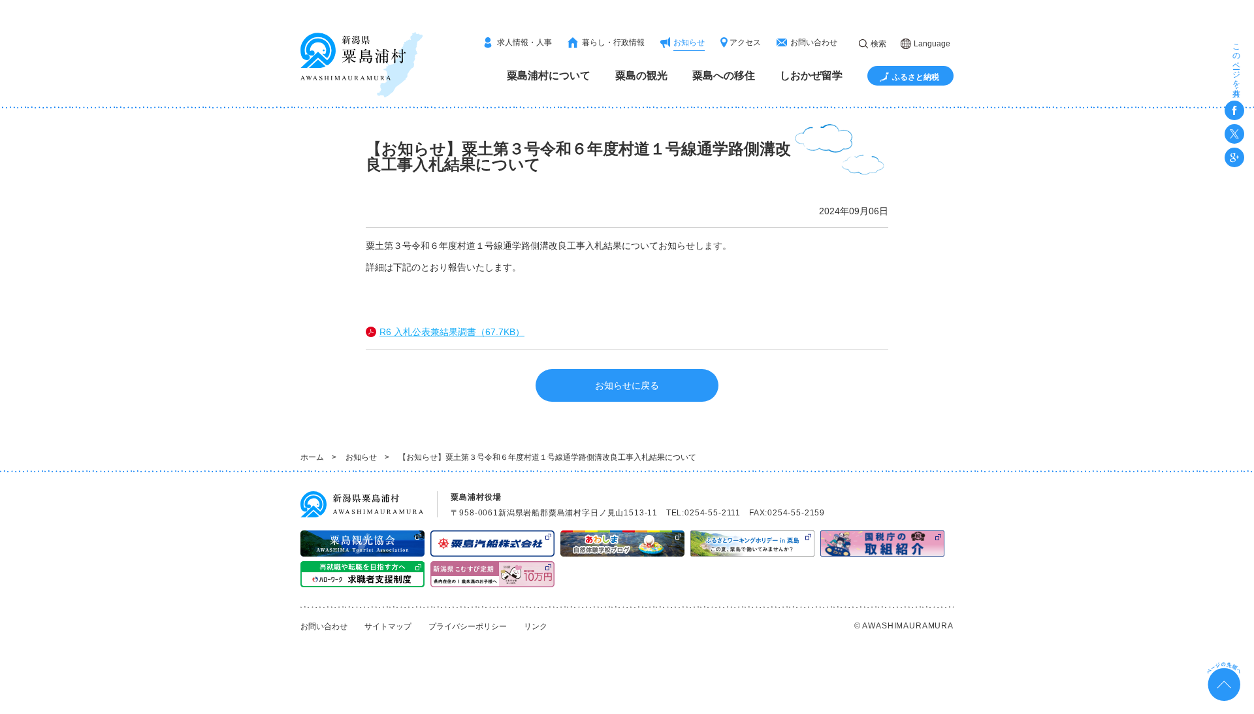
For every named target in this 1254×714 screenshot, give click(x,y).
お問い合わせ (323, 626)
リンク (535, 626)
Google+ (1234, 157)
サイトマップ (387, 626)
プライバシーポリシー (467, 626)
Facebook (1234, 110)
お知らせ (361, 457)
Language (932, 43)
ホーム (312, 457)
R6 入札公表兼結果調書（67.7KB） (451, 332)
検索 (878, 43)
